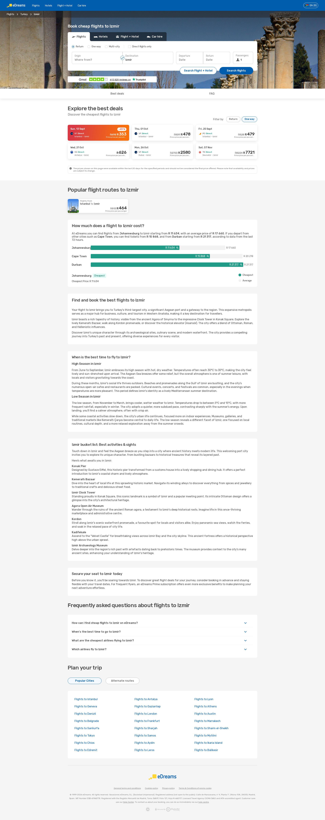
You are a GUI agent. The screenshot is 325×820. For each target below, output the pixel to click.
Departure (184, 55)
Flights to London (146, 713)
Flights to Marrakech (207, 721)
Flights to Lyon (203, 699)
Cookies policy (151, 788)
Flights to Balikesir (206, 750)
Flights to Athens (205, 706)
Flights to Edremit (85, 750)
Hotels (48, 5)
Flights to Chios (84, 742)
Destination (131, 55)
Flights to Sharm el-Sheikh (211, 728)
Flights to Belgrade (86, 721)
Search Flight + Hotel (198, 70)
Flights (36, 5)
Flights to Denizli (85, 713)
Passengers (242, 55)
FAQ (211, 93)
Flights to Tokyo (84, 735)
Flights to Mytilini (205, 735)
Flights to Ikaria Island (208, 742)
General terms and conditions (127, 788)
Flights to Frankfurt (147, 721)
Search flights (236, 70)
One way (249, 119)
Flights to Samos (145, 735)
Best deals (117, 93)
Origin (78, 55)
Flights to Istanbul (86, 699)
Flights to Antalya (146, 699)
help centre (203, 802)
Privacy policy (168, 788)
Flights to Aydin (145, 742)
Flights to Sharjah (146, 728)
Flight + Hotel (65, 5)
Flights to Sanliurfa (86, 728)
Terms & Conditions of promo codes (195, 788)
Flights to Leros (144, 750)
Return (210, 55)
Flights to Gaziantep (147, 706)
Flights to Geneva (85, 706)
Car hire (82, 5)
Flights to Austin (205, 713)
